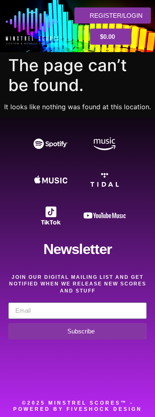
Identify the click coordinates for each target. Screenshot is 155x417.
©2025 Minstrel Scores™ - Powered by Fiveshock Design (77, 406)
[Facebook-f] (43, 380)
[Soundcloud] (19, 380)
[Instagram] (89, 380)
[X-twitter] (66, 380)
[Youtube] (112, 380)
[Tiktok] (135, 380)
